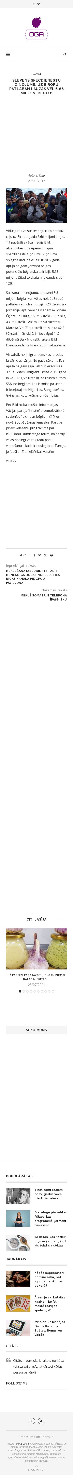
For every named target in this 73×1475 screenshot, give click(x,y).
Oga (42, 175)
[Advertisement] (36, 134)
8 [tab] (45, 991)
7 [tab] (42, 991)
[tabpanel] (36, 957)
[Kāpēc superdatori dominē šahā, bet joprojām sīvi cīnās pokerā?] (18, 1279)
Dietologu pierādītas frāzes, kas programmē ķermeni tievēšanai (50, 1219)
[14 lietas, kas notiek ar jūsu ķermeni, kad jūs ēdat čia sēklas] (18, 1243)
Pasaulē (36, 73)
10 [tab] (53, 991)
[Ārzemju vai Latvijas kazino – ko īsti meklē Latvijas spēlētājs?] (18, 1303)
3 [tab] (27, 991)
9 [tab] (49, 991)
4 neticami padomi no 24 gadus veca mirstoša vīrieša (48, 1194)
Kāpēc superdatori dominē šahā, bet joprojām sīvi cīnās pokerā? (49, 1279)
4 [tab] (31, 991)
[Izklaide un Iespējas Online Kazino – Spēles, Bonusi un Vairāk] (18, 1328)
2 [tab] (24, 991)
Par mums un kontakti (37, 1437)
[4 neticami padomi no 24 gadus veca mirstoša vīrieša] (18, 1196)
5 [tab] (34, 991)
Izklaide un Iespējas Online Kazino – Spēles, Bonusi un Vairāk (49, 1328)
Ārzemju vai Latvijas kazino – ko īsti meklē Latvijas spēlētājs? (49, 1304)
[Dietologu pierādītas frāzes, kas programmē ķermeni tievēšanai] (18, 1218)
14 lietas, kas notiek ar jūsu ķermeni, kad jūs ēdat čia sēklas (50, 1241)
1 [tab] (20, 991)
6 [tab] (38, 991)
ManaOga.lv (22, 1443)
